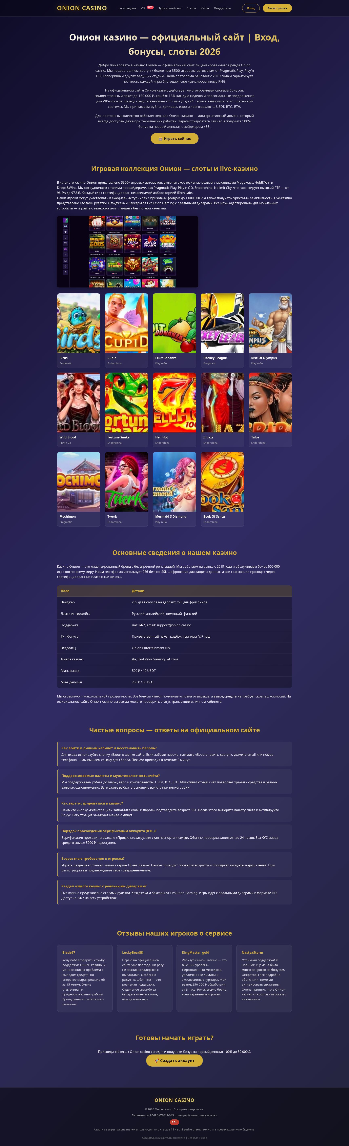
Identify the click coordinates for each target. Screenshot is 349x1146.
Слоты (191, 8)
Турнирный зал (170, 8)
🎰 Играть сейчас (174, 138)
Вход (251, 8)
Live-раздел (127, 8)
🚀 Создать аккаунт (174, 1060)
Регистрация (277, 8)
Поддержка (222, 8)
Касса (205, 8)
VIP (146, 8)
